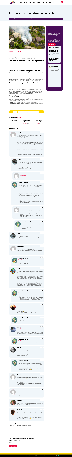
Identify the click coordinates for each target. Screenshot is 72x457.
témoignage (16, 18)
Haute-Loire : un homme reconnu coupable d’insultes (54, 59)
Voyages (49, 2)
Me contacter (51, 44)
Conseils (25, 2)
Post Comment (13, 446)
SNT (54, 2)
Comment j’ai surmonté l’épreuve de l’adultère (54, 76)
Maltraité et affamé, (39, 120)
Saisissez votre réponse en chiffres (14, 440)
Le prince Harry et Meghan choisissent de (53, 56)
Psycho (42, 2)
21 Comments (19, 51)
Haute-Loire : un (14, 120)
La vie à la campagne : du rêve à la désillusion (55, 80)
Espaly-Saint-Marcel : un (27, 120)
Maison (38, 2)
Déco (21, 2)
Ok (58, 455)
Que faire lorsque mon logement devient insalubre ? (55, 84)
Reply (42, 131)
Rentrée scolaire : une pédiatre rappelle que (53, 51)
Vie (46, 2)
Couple (29, 2)
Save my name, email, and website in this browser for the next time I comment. (22, 438)
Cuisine (34, 2)
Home (11, 18)
